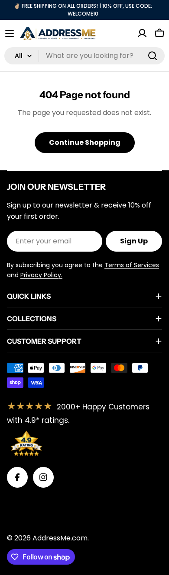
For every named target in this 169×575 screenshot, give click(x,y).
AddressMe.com (60, 538)
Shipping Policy (32, 520)
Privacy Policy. (41, 275)
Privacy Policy (30, 503)
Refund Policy (87, 503)
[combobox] (84, 55)
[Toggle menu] (9, 33)
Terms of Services (131, 265)
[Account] (142, 33)
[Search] (152, 56)
